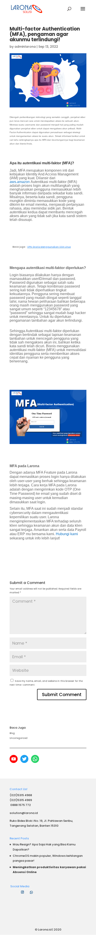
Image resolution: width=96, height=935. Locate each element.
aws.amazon (20, 182)
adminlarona (25, 46)
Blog (12, 733)
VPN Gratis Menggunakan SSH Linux (49, 247)
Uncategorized (18, 738)
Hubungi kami (67, 534)
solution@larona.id (24, 813)
